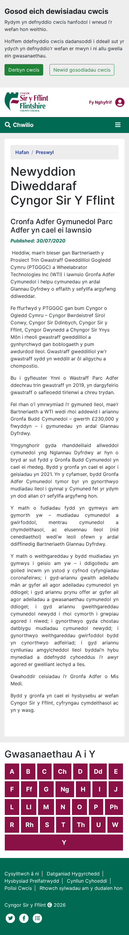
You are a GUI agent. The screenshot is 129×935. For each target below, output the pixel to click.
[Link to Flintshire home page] (26, 102)
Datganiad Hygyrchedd (73, 874)
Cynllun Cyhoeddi (87, 881)
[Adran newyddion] (38, 918)
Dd (98, 771)
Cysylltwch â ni (21, 874)
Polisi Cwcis (18, 888)
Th (81, 825)
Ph (114, 807)
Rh (30, 825)
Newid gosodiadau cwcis (81, 70)
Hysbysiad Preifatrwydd (31, 881)
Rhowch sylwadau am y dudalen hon (81, 888)
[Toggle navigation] (118, 125)
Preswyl (45, 152)
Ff (29, 789)
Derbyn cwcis (23, 70)
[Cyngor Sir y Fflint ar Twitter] (11, 918)
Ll (29, 807)
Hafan (22, 152)
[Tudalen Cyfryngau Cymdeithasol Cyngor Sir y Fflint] (25, 918)
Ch (62, 771)
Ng (65, 789)
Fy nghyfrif (100, 102)
